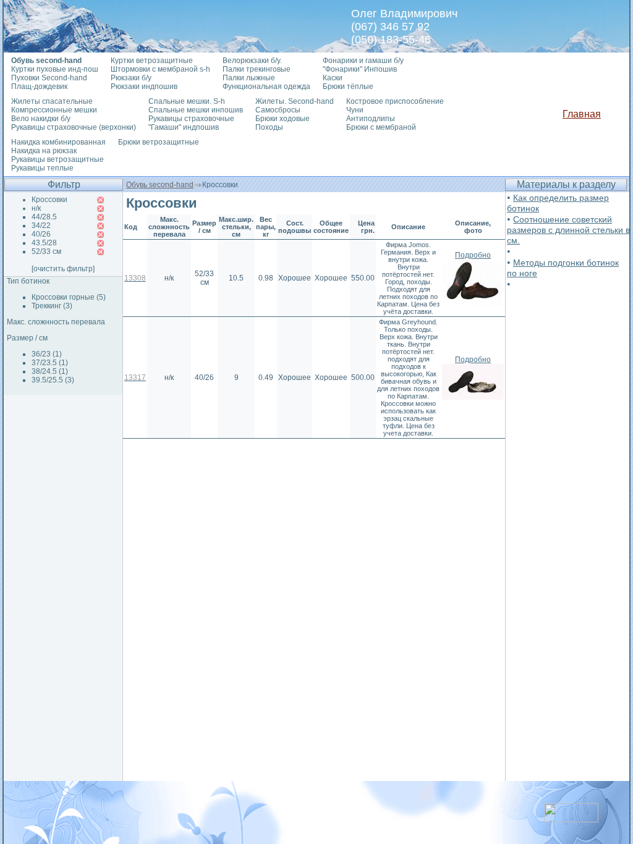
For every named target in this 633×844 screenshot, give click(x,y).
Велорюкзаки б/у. (252, 60)
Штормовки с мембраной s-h (160, 69)
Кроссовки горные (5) (69, 297)
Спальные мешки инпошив (195, 110)
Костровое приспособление (395, 101)
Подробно (473, 255)
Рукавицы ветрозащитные (57, 159)
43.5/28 (44, 242)
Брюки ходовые (282, 118)
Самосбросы (277, 110)
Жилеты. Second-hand (294, 101)
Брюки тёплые (348, 86)
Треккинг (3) (52, 306)
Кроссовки (49, 199)
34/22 (41, 225)
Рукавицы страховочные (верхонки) (73, 127)
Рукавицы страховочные (191, 118)
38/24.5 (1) (50, 371)
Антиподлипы (370, 118)
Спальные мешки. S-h (186, 101)
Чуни (354, 110)
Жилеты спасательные (52, 101)
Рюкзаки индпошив (144, 86)
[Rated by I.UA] (571, 819)
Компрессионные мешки (54, 110)
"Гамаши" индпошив (183, 127)
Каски (332, 78)
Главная (582, 114)
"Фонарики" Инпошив (360, 69)
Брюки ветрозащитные (158, 142)
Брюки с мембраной (381, 127)
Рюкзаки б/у (131, 78)
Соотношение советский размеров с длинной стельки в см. (568, 229)
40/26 (41, 234)
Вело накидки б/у (40, 118)
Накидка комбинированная (58, 142)
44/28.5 (44, 217)
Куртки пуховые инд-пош (54, 69)
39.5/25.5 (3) (53, 380)
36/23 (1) (47, 354)
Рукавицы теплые (42, 168)
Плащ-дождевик (39, 86)
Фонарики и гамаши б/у (363, 60)
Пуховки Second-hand (49, 78)
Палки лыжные (249, 78)
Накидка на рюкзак (44, 150)
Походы (269, 127)
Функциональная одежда (266, 86)
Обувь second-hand (159, 184)
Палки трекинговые (257, 69)
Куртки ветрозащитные (152, 60)
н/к (36, 208)
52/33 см (46, 251)
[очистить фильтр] (63, 268)
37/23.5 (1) (50, 362)
